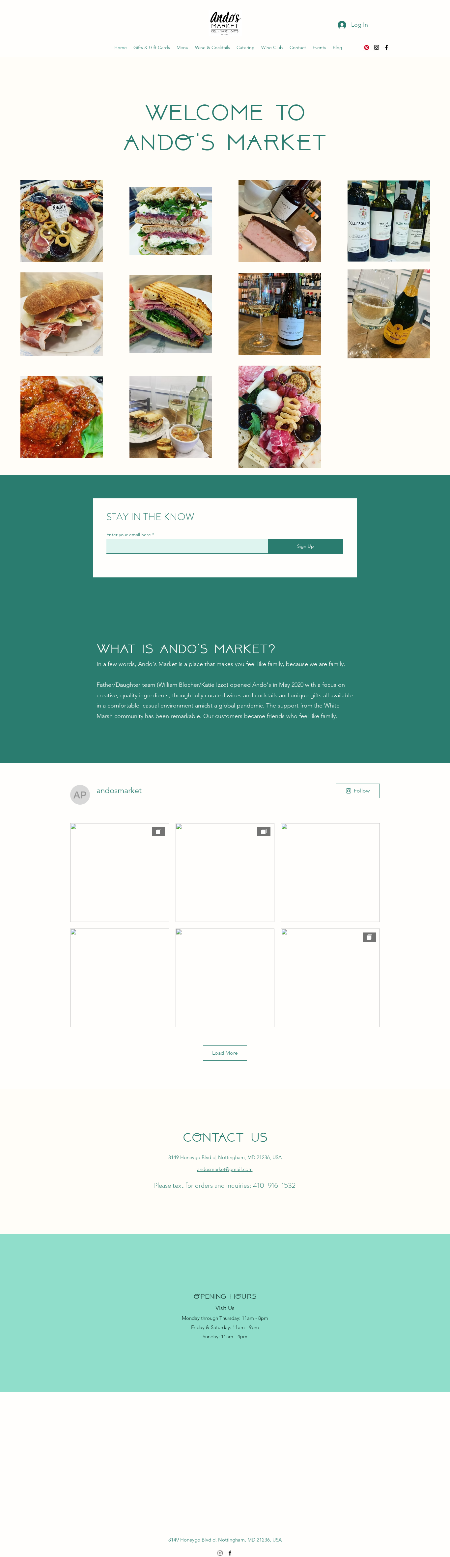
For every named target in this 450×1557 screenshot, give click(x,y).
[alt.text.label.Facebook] (386, 47)
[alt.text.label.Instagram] (376, 47)
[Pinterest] (366, 47)
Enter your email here (128, 534)
